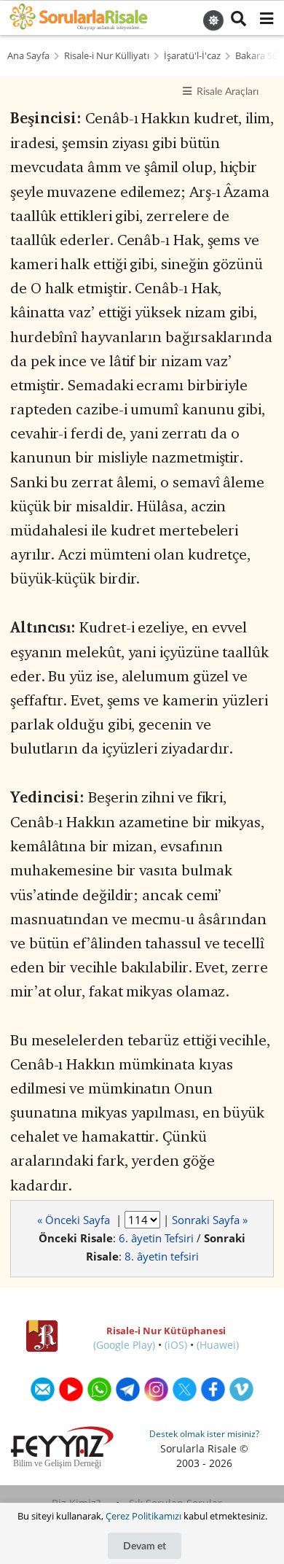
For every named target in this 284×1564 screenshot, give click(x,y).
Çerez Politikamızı (143, 1515)
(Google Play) (124, 1345)
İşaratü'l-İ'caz (192, 56)
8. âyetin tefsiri (162, 1256)
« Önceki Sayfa (75, 1219)
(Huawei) (218, 1345)
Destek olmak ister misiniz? (204, 1434)
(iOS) (176, 1345)
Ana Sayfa (28, 56)
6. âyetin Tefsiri (156, 1238)
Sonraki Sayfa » (210, 1219)
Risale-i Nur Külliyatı (106, 56)
